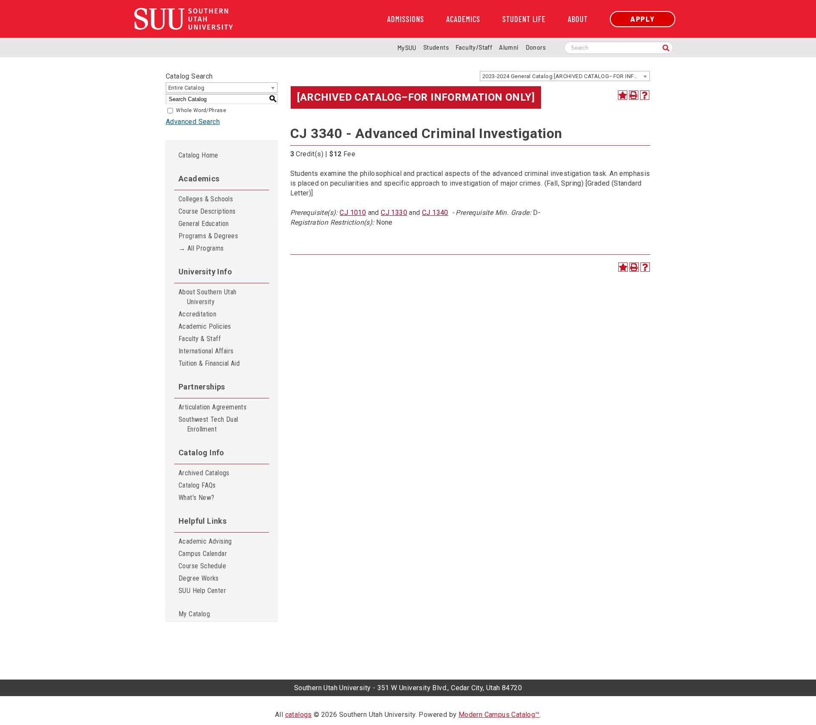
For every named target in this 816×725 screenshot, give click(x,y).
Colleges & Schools (205, 199)
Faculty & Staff (199, 339)
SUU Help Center (202, 591)
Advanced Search (193, 122)
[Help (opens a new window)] (644, 95)
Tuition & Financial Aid (209, 363)
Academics (463, 19)
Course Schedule (202, 566)
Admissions (405, 19)
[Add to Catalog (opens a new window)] (622, 95)
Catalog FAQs (197, 485)
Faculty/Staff (474, 47)
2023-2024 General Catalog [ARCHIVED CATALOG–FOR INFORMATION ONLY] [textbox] (565, 76)
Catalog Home (198, 155)
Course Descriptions (207, 211)
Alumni (508, 47)
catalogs (298, 715)
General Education (203, 224)
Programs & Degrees (208, 236)
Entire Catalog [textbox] (186, 88)
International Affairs (205, 351)
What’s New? (196, 498)
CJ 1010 (353, 213)
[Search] (666, 49)
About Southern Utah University (207, 297)
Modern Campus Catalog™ (499, 715)
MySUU (406, 47)
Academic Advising (205, 541)
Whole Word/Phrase (201, 110)
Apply (642, 19)
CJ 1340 (435, 213)
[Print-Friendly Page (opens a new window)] (633, 95)
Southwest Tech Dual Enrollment (208, 424)
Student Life (524, 19)
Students (436, 47)
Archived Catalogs (204, 473)
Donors (536, 47)
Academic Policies (204, 326)
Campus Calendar (202, 554)
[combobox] (565, 76)
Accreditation (197, 314)
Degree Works (198, 578)
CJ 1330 (394, 213)
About (578, 19)
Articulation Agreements (212, 407)
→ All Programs (201, 248)
